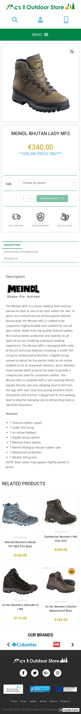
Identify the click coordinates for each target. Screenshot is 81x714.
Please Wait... (50, 198)
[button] (37, 34)
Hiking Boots (20, 537)
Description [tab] (12, 245)
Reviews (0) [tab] (11, 258)
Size (8, 184)
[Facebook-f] (23, 673)
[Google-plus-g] (46, 673)
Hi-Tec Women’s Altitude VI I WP (20, 607)
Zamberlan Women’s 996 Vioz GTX (60, 539)
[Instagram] (57, 673)
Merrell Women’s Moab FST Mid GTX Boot (20, 544)
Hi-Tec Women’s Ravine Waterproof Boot (60, 608)
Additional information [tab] (21, 252)
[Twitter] (35, 673)
